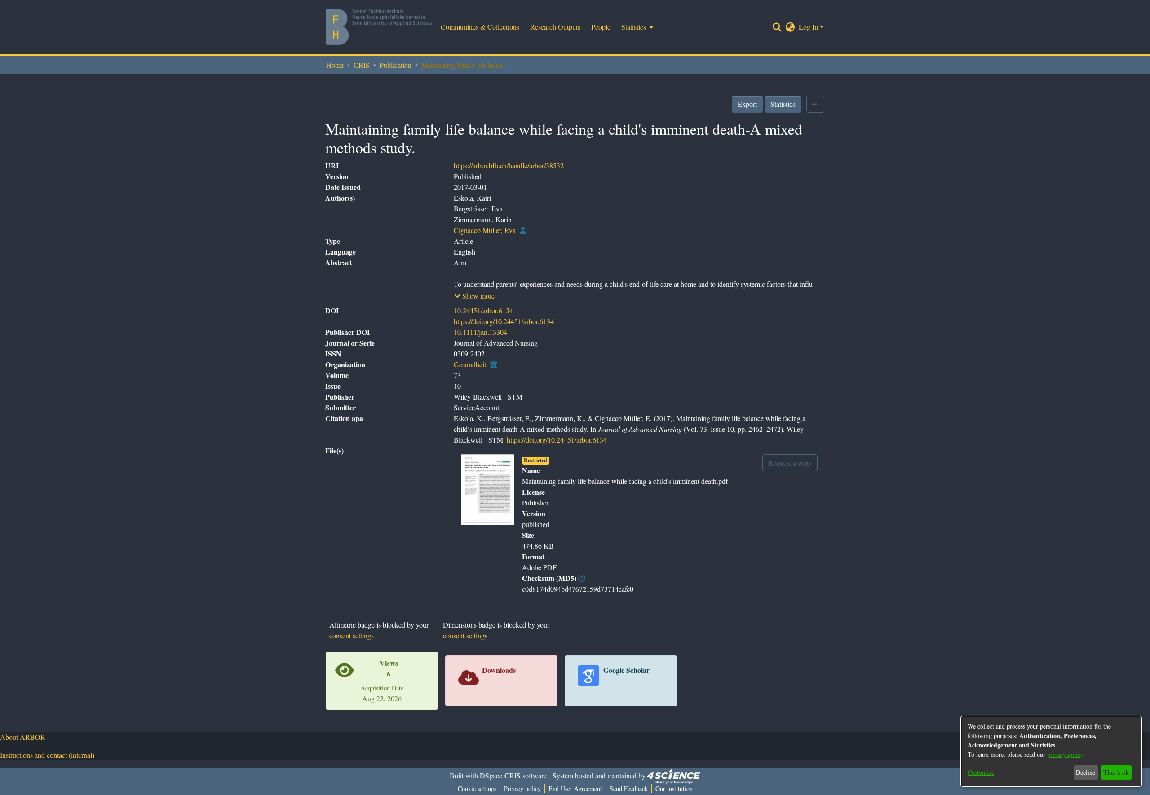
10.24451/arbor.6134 (483, 310)
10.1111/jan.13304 (480, 332)
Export (747, 104)
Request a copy (790, 462)
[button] (474, 296)
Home (335, 65)
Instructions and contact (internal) (47, 755)
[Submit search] (777, 27)
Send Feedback (629, 788)
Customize (981, 772)
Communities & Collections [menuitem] (480, 26)
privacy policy (1065, 754)
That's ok (1116, 772)
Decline (1085, 772)
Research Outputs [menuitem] (555, 26)
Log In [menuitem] (808, 26)
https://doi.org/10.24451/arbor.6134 (504, 321)
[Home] (379, 26)
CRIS (362, 65)
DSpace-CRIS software (513, 775)
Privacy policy (522, 788)
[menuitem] (636, 27)
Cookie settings (477, 788)
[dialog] (1051, 751)
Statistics (782, 104)
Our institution (674, 788)
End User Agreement (575, 788)
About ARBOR (22, 737)
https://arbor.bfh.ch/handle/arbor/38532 (509, 165)
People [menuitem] (600, 26)
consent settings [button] (351, 635)
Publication (395, 65)
